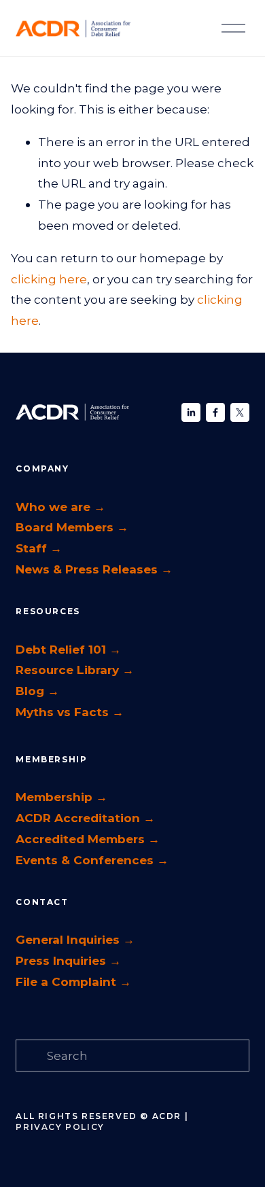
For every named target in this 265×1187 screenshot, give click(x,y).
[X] (239, 412)
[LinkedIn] (190, 412)
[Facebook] (215, 412)
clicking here (49, 279)
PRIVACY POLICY (60, 1127)
